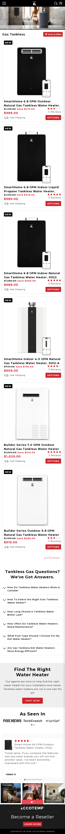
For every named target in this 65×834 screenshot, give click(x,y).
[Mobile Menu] (4, 3)
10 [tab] (38, 779)
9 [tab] (36, 779)
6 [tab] (32, 779)
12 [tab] (41, 779)
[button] (53, 34)
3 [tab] (34, 724)
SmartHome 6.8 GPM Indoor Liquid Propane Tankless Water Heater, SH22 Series (31, 191)
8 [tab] (35, 779)
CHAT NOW (32, 700)
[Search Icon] (55, 3)
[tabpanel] (12, 720)
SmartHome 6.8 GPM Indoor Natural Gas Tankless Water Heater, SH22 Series (32, 277)
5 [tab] (30, 779)
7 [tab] (33, 779)
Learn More (32, 824)
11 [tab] (40, 779)
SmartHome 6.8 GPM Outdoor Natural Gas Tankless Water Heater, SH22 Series (32, 105)
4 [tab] (29, 779)
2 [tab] (33, 724)
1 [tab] (31, 724)
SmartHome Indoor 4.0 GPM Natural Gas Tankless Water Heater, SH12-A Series (32, 363)
